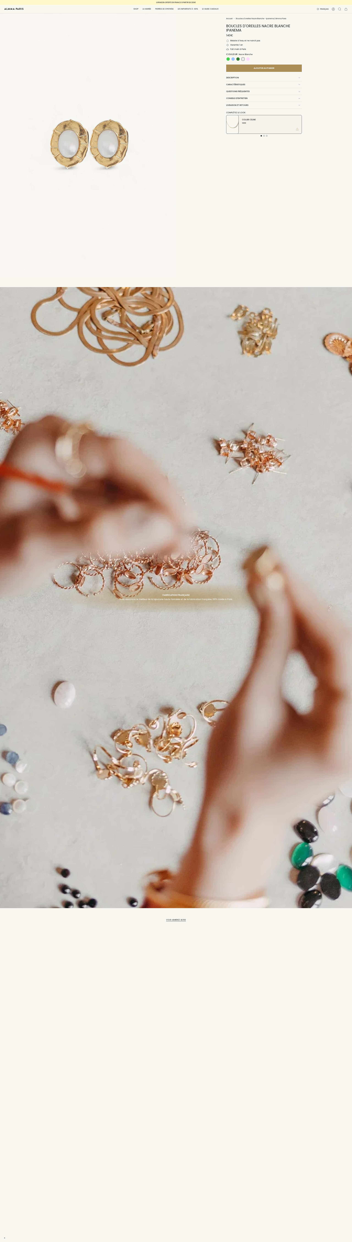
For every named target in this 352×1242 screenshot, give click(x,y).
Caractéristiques (235, 84)
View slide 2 (264, 136)
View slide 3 (266, 136)
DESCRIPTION (232, 77)
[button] (136, 9)
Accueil (229, 18)
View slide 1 (261, 136)
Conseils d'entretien (237, 98)
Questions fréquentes (238, 91)
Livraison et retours (237, 105)
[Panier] (346, 9)
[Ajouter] (297, 129)
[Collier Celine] (232, 124)
